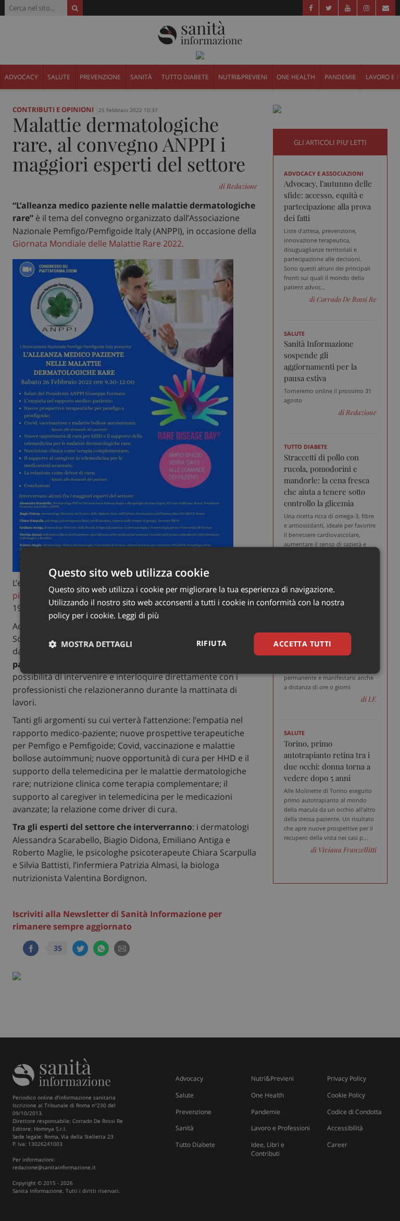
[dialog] (200, 610)
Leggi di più (138, 615)
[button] (90, 644)
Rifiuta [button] (211, 643)
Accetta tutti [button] (302, 644)
